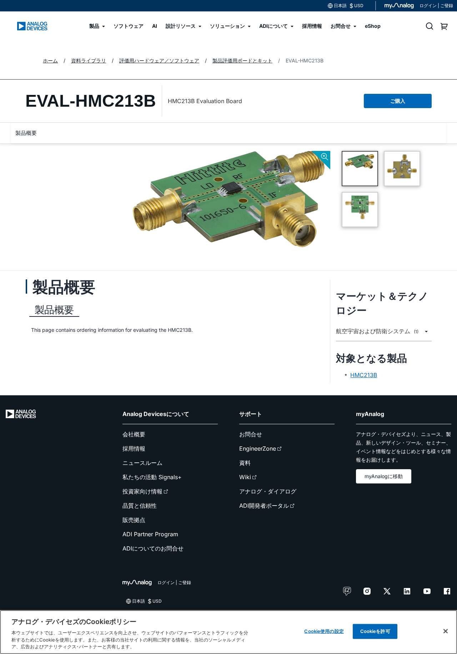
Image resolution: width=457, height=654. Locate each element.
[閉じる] (445, 631)
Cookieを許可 (375, 631)
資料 (245, 462)
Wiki (245, 477)
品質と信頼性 (139, 505)
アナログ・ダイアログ (267, 491)
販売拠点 (133, 519)
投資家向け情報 (142, 491)
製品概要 (26, 133)
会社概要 (133, 434)
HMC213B (363, 375)
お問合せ (250, 434)
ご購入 (397, 101)
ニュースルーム (142, 462)
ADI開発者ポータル (264, 505)
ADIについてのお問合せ (153, 548)
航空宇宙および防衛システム (377, 331)
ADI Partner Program (150, 534)
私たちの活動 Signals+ (152, 477)
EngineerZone (257, 448)
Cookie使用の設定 (323, 631)
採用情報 (133, 448)
